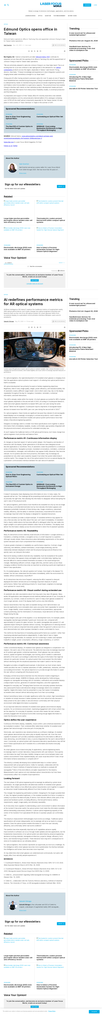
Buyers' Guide (72, 15)
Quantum (48, 15)
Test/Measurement (59, 15)
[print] (64, 51)
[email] (40, 51)
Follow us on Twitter (10, 146)
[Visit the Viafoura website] (61, 270)
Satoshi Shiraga (9, 321)
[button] (5, 5)
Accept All (94, 1011)
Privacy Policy (51, 1011)
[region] (34, 266)
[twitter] (34, 51)
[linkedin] (32, 51)
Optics (40, 15)
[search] (8, 5)
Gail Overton (8, 45)
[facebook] (29, 51)
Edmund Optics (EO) (43, 57)
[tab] (8, 262)
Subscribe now (9, 142)
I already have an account (34, 283)
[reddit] (37, 51)
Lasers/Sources (30, 15)
